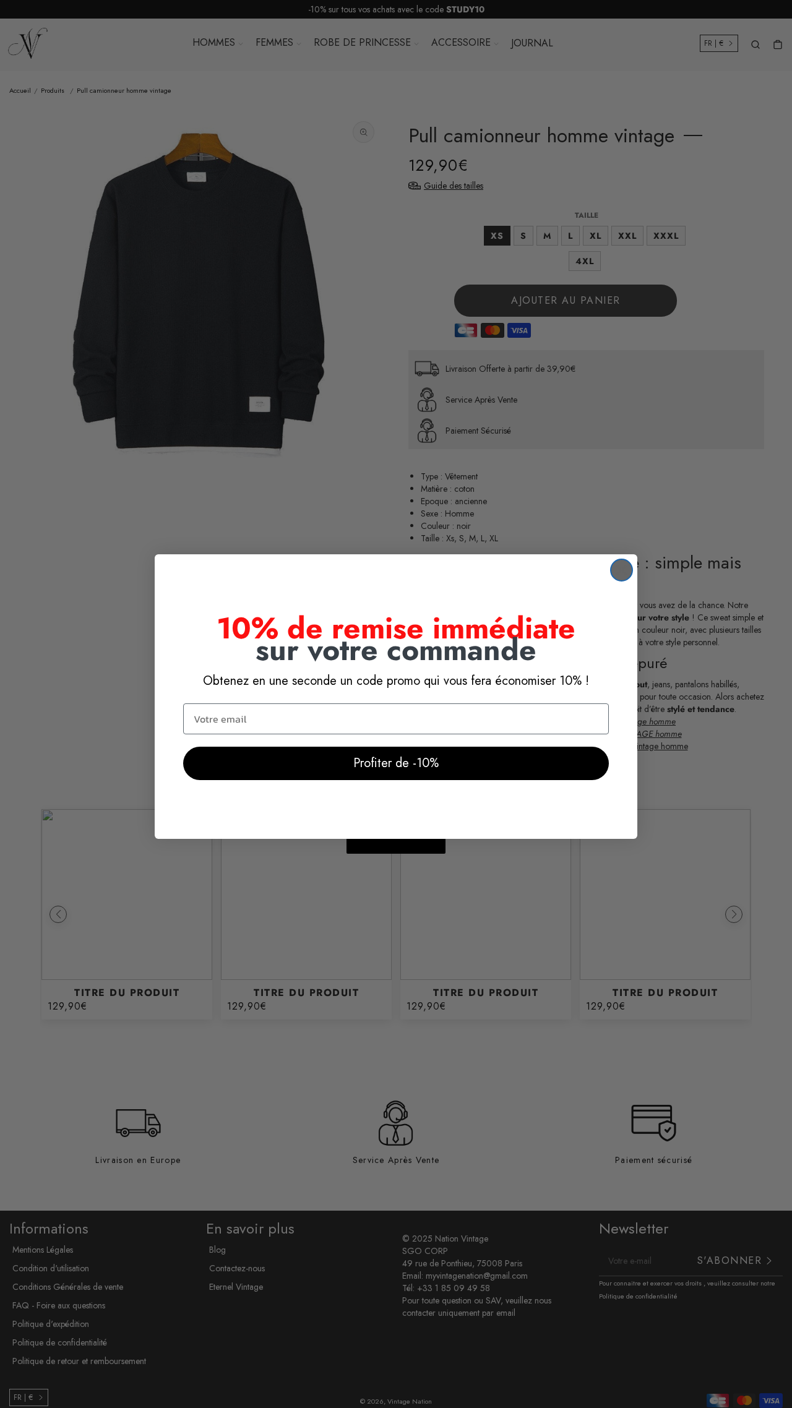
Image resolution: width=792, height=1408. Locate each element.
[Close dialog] (621, 570)
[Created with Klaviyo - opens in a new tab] (396, 846)
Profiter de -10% (396, 763)
